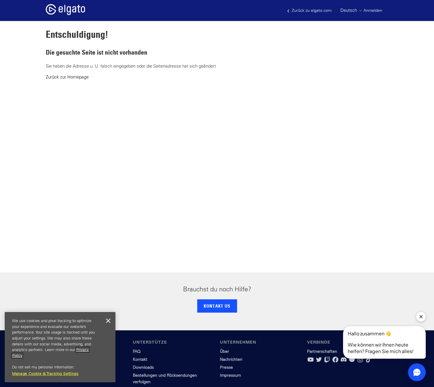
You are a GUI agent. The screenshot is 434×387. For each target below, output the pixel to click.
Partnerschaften (322, 351)
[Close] (108, 320)
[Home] (65, 13)
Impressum (230, 375)
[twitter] (318, 361)
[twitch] (327, 361)
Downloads (143, 367)
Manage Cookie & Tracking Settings (45, 373)
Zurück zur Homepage (67, 77)
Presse (226, 367)
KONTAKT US (217, 305)
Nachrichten (231, 359)
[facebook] (335, 361)
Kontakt (140, 359)
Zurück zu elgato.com (311, 10)
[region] (60, 347)
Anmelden (372, 10)
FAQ (137, 351)
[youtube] (310, 361)
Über (224, 351)
